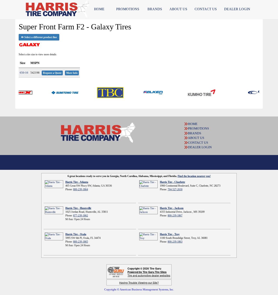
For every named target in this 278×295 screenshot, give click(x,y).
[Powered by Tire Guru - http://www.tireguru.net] (116, 271)
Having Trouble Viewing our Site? (139, 282)
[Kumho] (196, 92)
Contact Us (206, 9)
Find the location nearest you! (194, 176)
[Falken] (147, 92)
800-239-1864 (80, 189)
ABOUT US (178, 9)
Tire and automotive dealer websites (148, 273)
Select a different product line (40, 37)
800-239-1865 (80, 241)
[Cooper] (255, 92)
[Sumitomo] (59, 92)
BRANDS (154, 9)
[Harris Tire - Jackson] (148, 210)
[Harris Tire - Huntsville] (54, 210)
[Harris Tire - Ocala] (54, 236)
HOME (99, 9)
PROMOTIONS (127, 9)
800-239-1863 (175, 241)
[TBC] (104, 92)
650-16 (24, 72)
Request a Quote (52, 72)
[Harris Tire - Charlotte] (148, 183)
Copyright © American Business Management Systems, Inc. (139, 289)
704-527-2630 (175, 189)
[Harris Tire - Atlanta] (54, 183)
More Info (72, 72)
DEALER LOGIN (237, 9)
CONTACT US (198, 142)
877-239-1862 (80, 215)
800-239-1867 (175, 215)
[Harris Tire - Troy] (148, 236)
